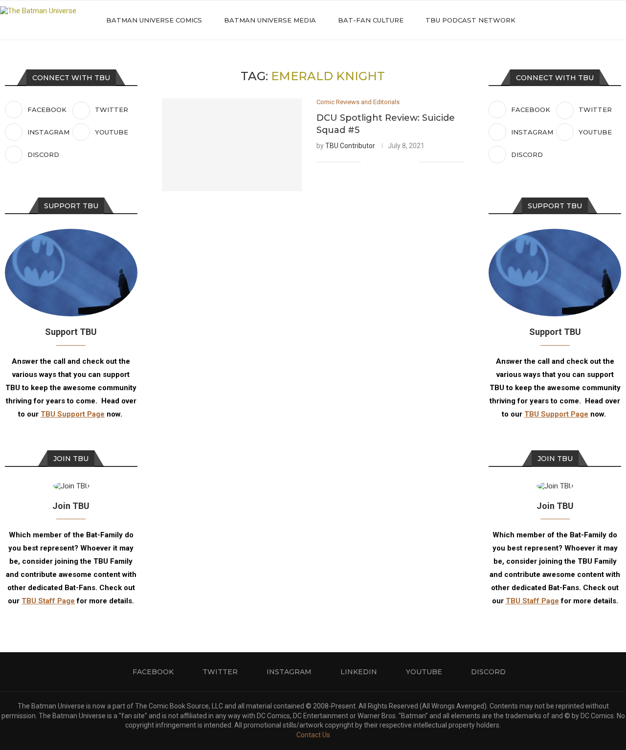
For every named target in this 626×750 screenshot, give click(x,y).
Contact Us (313, 735)
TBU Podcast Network (470, 20)
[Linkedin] (585, 20)
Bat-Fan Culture (370, 20)
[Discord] (606, 20)
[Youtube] (596, 20)
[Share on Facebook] (380, 162)
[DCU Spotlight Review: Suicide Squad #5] (232, 145)
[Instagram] (575, 20)
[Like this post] (368, 162)
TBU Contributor (350, 146)
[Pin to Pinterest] (401, 162)
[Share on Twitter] (391, 162)
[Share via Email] (411, 162)
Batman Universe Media (270, 20)
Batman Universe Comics (154, 20)
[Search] (621, 20)
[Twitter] (565, 20)
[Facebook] (555, 20)
